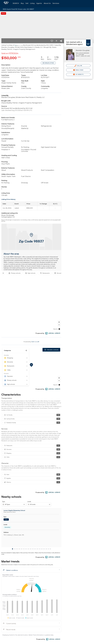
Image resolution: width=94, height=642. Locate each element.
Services (56, 3)
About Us (47, 3)
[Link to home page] (6, 3)
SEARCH (16, 3)
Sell (27, 3)
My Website (79, 74)
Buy (22, 3)
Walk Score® (35, 341)
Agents (39, 3)
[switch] (52, 41)
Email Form (79, 70)
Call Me (79, 65)
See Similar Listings (48, 63)
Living (32, 3)
